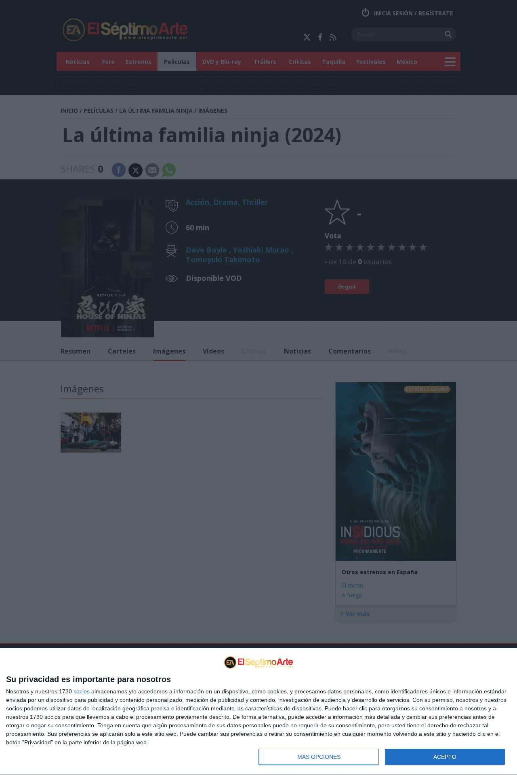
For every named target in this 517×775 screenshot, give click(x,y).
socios (82, 691)
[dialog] (258, 711)
